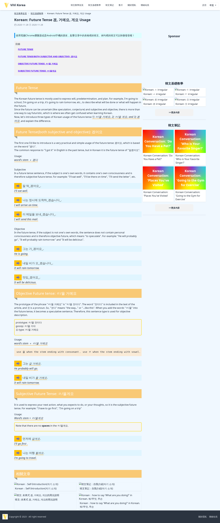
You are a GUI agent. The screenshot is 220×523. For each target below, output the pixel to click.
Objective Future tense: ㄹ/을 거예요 (38, 63)
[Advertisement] (174, 59)
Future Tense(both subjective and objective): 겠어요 (47, 56)
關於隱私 (132, 5)
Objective (19, 229)
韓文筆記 (110, 5)
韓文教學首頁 (77, 5)
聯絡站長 (145, 5)
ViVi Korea (17, 5)
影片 (121, 5)
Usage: (18, 156)
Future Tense (25, 49)
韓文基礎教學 (94, 5)
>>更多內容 (174, 112)
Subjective (20, 169)
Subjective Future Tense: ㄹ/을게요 (37, 70)
